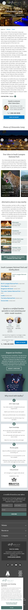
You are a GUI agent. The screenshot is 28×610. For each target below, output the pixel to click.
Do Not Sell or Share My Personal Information (11, 603)
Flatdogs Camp (16, 247)
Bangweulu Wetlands (7, 289)
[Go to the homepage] (14, 3)
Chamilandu (15, 231)
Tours (13, 29)
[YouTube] (16, 564)
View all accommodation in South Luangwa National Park (14, 257)
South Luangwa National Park (19, 275)
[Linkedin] (20, 564)
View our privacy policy (16, 599)
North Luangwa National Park (9, 283)
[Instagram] (12, 564)
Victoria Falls (4, 301)
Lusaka (3, 295)
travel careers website (14, 557)
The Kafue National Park (8, 298)
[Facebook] (7, 564)
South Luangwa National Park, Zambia (14, 15)
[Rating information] (15, 96)
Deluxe (12, 96)
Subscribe (14, 514)
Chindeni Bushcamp (17, 239)
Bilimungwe (15, 222)
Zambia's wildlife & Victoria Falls (9, 187)
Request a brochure (14, 368)
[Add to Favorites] (25, 6)
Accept (11, 607)
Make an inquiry (14, 117)
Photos (9, 29)
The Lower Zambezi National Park (10, 291)
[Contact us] (4, 3)
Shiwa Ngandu (5, 286)
